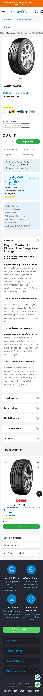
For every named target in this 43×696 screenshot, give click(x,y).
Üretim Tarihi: (9, 121)
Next (39, 494)
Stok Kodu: (9, 226)
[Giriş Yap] (36, 11)
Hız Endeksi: (10, 219)
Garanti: (8, 223)
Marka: (8, 206)
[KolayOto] (20, 11)
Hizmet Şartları (29, 687)
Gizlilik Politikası (14, 687)
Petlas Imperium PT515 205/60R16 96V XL (21, 509)
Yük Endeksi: (10, 216)
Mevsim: (8, 213)
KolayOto (17, 683)
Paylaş (8, 155)
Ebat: (7, 209)
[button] (8, 107)
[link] (38, 462)
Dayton (14, 206)
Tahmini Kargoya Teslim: (19, 162)
